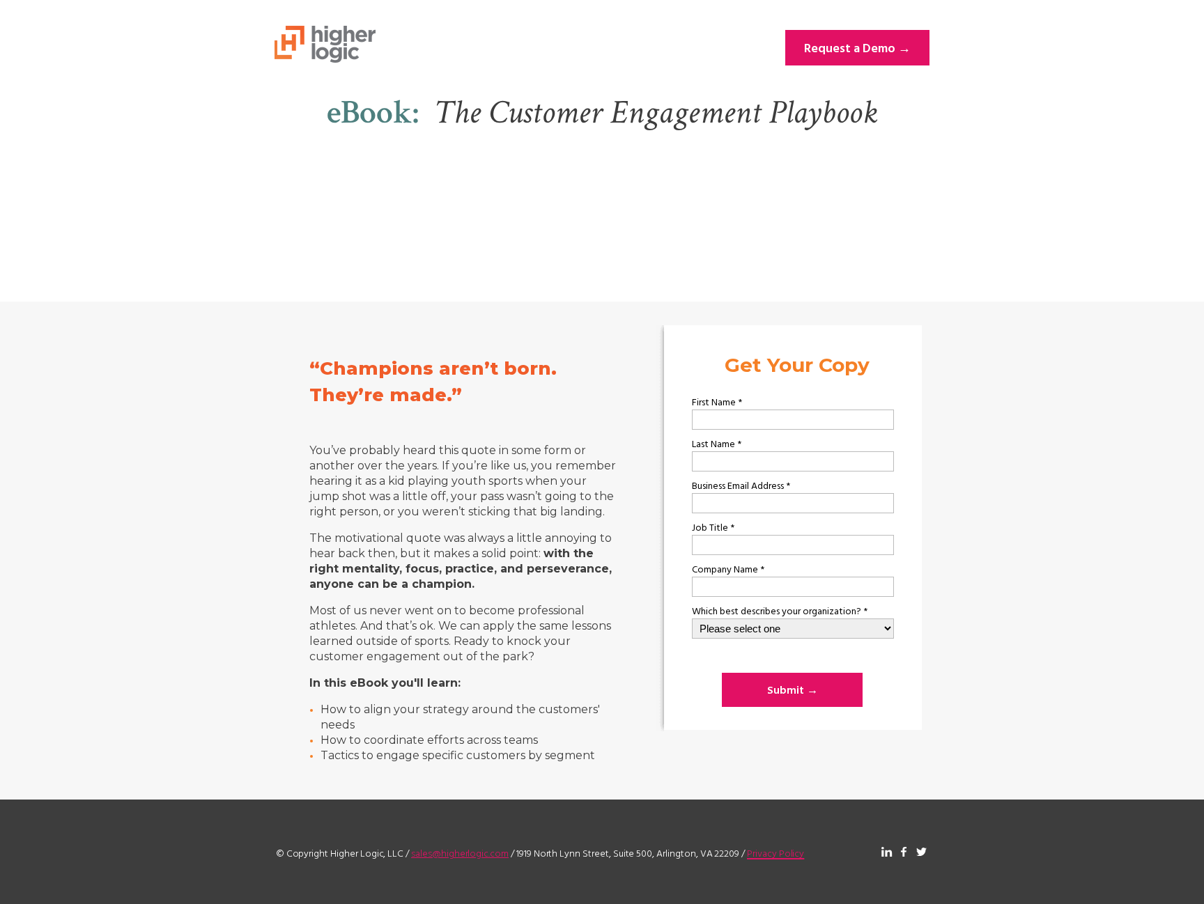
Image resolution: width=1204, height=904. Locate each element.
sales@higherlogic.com (460, 852)
